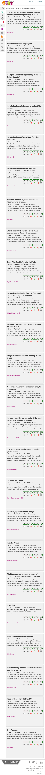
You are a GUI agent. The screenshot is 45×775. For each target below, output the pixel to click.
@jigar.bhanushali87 (13, 313)
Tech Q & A (2, 43)
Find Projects (2, 25)
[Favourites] (31, 29)
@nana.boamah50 (13, 438)
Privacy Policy (32, 766)
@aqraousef (11, 186)
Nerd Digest (2, 39)
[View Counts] (40, 29)
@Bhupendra (11, 716)
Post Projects (2, 14)
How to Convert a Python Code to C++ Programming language (22, 200)
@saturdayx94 (11, 687)
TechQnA (17, 17)
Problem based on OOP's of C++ (20, 699)
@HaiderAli (10, 654)
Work (2, 22)
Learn (2, 36)
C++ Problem (12, 730)
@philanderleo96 (12, 282)
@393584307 (11, 250)
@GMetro (10, 747)
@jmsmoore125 (12, 344)
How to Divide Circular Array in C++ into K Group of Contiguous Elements (24, 294)
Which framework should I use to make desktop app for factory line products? (23, 232)
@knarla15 (10, 157)
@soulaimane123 (12, 623)
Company (2, 32)
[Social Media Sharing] (37, 29)
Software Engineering (28, 8)
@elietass (10, 219)
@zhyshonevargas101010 (15, 498)
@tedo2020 (10, 32)
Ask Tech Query (2, 46)
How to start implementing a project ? (22, 168)
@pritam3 (10, 61)
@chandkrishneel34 (13, 375)
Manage (2, 29)
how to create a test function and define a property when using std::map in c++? (23, 13)
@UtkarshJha (11, 594)
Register (40, 1)
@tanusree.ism (11, 469)
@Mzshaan (10, 94)
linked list (11, 605)
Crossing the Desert (15, 480)
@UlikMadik (11, 407)
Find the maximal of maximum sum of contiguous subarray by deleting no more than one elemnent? (23, 576)
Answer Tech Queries (12, 8)
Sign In (31, 1)
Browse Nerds (2, 18)
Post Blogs (2, 49)
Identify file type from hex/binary (20, 636)
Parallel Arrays (13, 543)
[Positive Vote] (24, 29)
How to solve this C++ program (19, 43)
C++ (9, 17)
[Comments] (34, 29)
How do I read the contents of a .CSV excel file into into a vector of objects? (24, 419)
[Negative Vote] (27, 29)
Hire (2, 11)
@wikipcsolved (11, 126)
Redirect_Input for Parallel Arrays (20, 512)
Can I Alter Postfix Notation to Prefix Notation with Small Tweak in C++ (21, 263)
